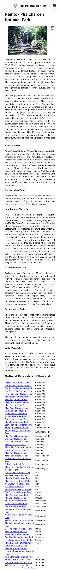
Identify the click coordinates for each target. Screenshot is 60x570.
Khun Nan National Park (16, 475)
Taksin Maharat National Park (19, 556)
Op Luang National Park (16, 413)
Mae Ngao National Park (16, 455)
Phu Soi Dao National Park (17, 565)
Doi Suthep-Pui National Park (18, 388)
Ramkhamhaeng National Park (19, 537)
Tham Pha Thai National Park (19, 447)
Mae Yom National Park (16, 531)
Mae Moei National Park (16, 548)
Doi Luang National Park (16, 419)
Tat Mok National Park (15, 506)
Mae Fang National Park (16, 399)
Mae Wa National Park (15, 444)
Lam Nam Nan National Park (18, 562)
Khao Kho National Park (16, 500)
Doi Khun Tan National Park (18, 450)
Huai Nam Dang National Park (19, 393)
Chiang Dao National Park (17, 382)
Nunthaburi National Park (17, 483)
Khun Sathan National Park (17, 478)
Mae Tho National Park (16, 405)
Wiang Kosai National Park (17, 534)
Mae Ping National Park (16, 452)
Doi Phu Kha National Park (17, 472)
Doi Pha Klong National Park (18, 528)
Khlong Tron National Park (17, 559)
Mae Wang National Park (16, 407)
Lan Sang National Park (16, 545)
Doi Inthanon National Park (18, 385)
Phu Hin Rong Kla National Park (20, 520)
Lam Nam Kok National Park (18, 424)
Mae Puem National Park (16, 495)
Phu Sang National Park (16, 497)
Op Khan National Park (15, 410)
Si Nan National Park (14, 486)
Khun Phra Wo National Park (18, 542)
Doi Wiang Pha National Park (18, 391)
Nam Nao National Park (16, 503)
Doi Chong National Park (16, 441)
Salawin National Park (15, 464)
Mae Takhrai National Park (17, 402)
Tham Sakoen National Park (18, 489)
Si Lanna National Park (15, 416)
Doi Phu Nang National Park (18, 492)
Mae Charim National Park (17, 481)
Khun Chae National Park (16, 422)
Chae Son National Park (16, 438)
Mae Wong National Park (16, 436)
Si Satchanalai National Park (18, 540)
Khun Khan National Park (16, 396)
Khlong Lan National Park (17, 427)
